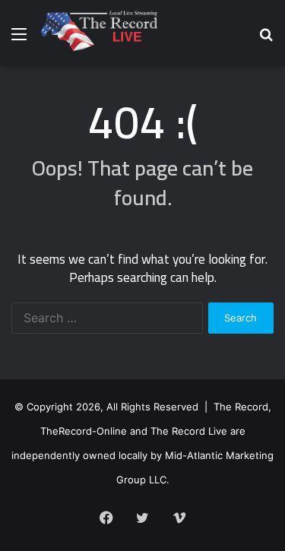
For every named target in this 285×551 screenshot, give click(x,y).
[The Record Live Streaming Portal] (97, 33)
